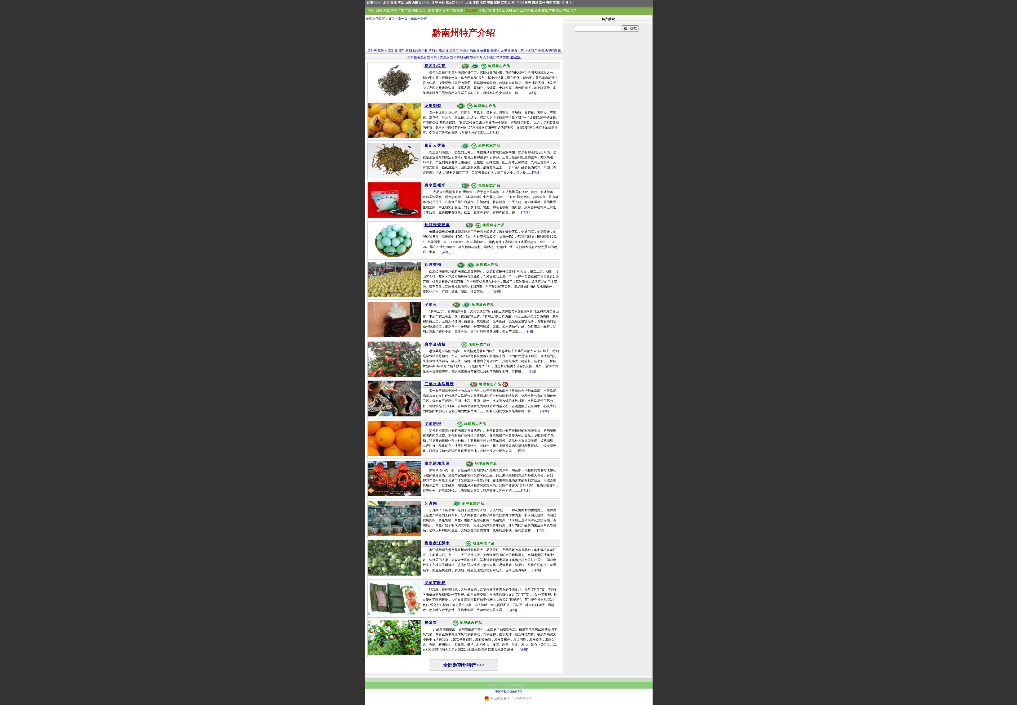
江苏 (475, 3)
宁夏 (453, 10)
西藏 (556, 3)
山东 (511, 3)
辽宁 (434, 3)
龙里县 (505, 50)
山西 (408, 3)
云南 (549, 3)
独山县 (474, 50)
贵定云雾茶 (435, 145)
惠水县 (443, 50)
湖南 (393, 10)
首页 (370, 3)
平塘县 (464, 50)
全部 (541, 50)
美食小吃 (517, 50)
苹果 (552, 10)
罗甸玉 (431, 305)
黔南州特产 (419, 19)
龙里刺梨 (433, 106)
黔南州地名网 (459, 57)
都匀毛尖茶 (435, 66)
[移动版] (515, 57)
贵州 (542, 3)
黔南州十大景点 (438, 57)
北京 (386, 3)
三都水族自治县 (416, 50)
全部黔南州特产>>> (463, 665)
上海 (468, 3)
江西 (504, 3)
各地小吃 (485, 10)
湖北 (386, 10)
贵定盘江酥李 (437, 543)
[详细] (532, 93)
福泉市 (454, 50)
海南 (415, 10)
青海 (446, 10)
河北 (401, 3)
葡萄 (573, 10)
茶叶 (516, 10)
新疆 (460, 10)
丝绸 (523, 10)
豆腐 (537, 10)
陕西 (431, 10)
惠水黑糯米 (435, 185)
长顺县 (485, 50)
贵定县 (393, 50)
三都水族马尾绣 (439, 384)
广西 (408, 10)
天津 (393, 3)
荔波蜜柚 (433, 265)
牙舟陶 (431, 503)
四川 (535, 3)
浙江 (483, 3)
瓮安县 (495, 50)
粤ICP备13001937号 (508, 692)
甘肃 (438, 10)
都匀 (401, 50)
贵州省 (403, 19)
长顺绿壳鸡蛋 (437, 225)
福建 (497, 3)
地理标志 (551, 50)
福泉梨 (431, 623)
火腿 (509, 10)
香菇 (559, 10)
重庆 (528, 3)
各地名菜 (498, 10)
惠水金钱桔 (435, 344)
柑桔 (545, 10)
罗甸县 (433, 50)
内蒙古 (416, 3)
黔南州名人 (478, 57)
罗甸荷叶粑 (435, 583)
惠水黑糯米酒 (437, 463)
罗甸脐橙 (433, 424)
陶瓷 (530, 10)
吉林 (442, 3)
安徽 (490, 3)
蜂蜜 (566, 10)
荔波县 (382, 50)
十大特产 (531, 50)
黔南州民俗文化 (498, 57)
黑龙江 (450, 3)
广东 (401, 10)
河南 (379, 10)
